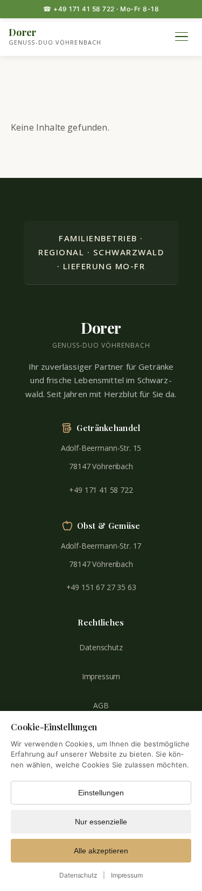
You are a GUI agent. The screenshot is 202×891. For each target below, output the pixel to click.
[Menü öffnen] (181, 36)
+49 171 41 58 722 (101, 490)
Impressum (101, 676)
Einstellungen (101, 792)
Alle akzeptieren (101, 850)
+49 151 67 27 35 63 (101, 587)
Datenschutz (100, 647)
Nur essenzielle (101, 821)
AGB (101, 705)
